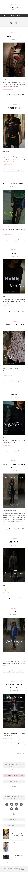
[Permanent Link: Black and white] (6, 858)
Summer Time (17, 842)
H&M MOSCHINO (14, 36)
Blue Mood (14, 612)
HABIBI (14, 253)
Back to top (21, 869)
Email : (14, 769)
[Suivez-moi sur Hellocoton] (14, 862)
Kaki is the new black (14, 183)
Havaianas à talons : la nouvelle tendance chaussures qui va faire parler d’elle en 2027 (18, 833)
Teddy (14, 394)
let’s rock (14, 542)
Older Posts (20, 753)
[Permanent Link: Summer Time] (6, 851)
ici (5, 659)
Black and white (18, 855)
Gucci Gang (14, 108)
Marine (14, 157)
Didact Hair (21, 157)
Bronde (10, 159)
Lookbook (14, 33)
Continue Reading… (8, 89)
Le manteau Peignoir (14, 325)
